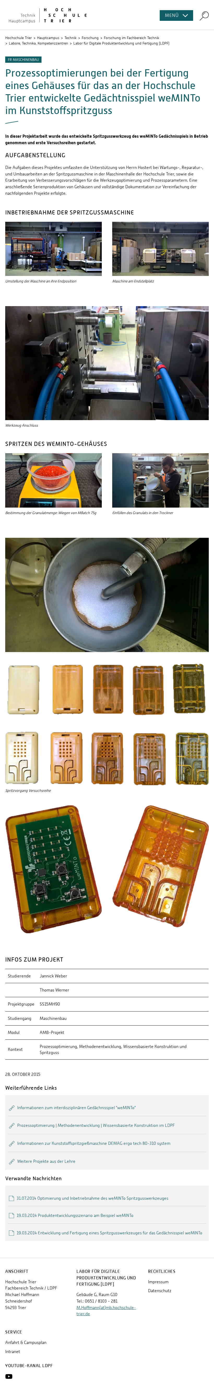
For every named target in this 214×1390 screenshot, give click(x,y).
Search (204, 15)
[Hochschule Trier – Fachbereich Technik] (107, 14)
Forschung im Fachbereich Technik (131, 38)
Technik (70, 38)
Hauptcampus (48, 38)
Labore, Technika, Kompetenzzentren (38, 43)
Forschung (90, 38)
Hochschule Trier (18, 38)
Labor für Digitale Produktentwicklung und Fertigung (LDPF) (121, 43)
